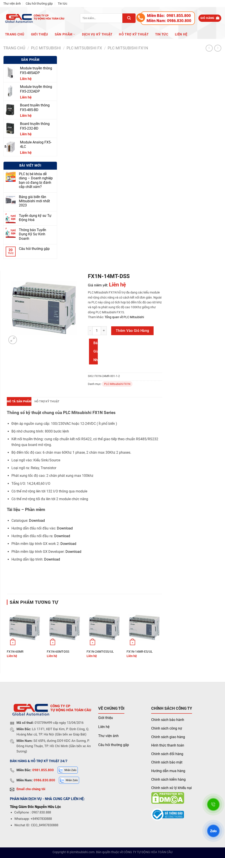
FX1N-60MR (15, 652)
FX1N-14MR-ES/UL (140, 652)
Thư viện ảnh (12, 3)
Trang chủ (14, 34)
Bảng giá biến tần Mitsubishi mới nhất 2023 (34, 201)
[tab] (19, 401)
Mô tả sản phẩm (19, 401)
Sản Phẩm (63, 34)
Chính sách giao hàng (168, 737)
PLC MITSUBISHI (46, 48)
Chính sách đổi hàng (167, 754)
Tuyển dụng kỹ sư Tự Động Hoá (35, 218)
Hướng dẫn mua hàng (168, 771)
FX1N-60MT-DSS (58, 652)
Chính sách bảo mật (166, 762)
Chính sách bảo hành (167, 720)
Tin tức (62, 3)
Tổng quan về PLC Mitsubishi (124, 317)
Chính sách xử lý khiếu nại (171, 788)
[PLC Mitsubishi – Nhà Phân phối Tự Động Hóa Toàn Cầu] (34, 18)
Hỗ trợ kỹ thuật (134, 34)
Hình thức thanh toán (167, 745)
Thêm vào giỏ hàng (132, 331)
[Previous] (7, 637)
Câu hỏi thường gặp (39, 3)
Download (37, 520)
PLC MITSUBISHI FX (84, 48)
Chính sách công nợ (166, 728)
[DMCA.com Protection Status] (167, 798)
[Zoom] (12, 340)
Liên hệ (181, 34)
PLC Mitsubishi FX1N (128, 48)
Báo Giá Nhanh (95, 351)
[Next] (162, 637)
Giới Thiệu (39, 34)
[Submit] (129, 18)
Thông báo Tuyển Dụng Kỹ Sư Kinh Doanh (32, 234)
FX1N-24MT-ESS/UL (100, 652)
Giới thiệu (105, 718)
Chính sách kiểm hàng (168, 779)
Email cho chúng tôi (30, 789)
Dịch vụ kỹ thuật (97, 34)
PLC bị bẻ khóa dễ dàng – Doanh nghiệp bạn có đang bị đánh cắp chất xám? (36, 180)
